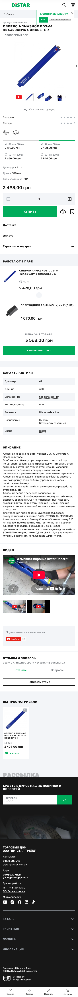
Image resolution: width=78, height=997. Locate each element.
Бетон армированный (52, 423)
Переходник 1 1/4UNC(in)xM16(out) (47, 305)
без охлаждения (49, 396)
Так (43, 19)
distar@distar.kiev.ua (15, 864)
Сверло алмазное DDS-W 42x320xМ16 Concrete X (15, 735)
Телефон (11, 798)
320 (41, 389)
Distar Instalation (49, 412)
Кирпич (43, 420)
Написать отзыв (39, 682)
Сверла (10, 14)
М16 (41, 404)
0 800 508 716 (11, 861)
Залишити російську (60, 19)
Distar (42, 431)
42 (40, 381)
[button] (76, 66)
